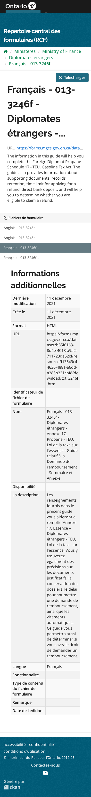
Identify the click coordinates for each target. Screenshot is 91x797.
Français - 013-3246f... (21, 247)
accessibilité (15, 744)
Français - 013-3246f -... (33, 63)
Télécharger (74, 77)
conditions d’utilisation (24, 751)
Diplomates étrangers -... (34, 57)
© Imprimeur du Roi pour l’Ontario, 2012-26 (39, 757)
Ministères (25, 51)
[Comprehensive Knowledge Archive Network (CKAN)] (12, 787)
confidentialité (42, 744)
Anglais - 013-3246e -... (22, 227)
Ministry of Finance (61, 51)
